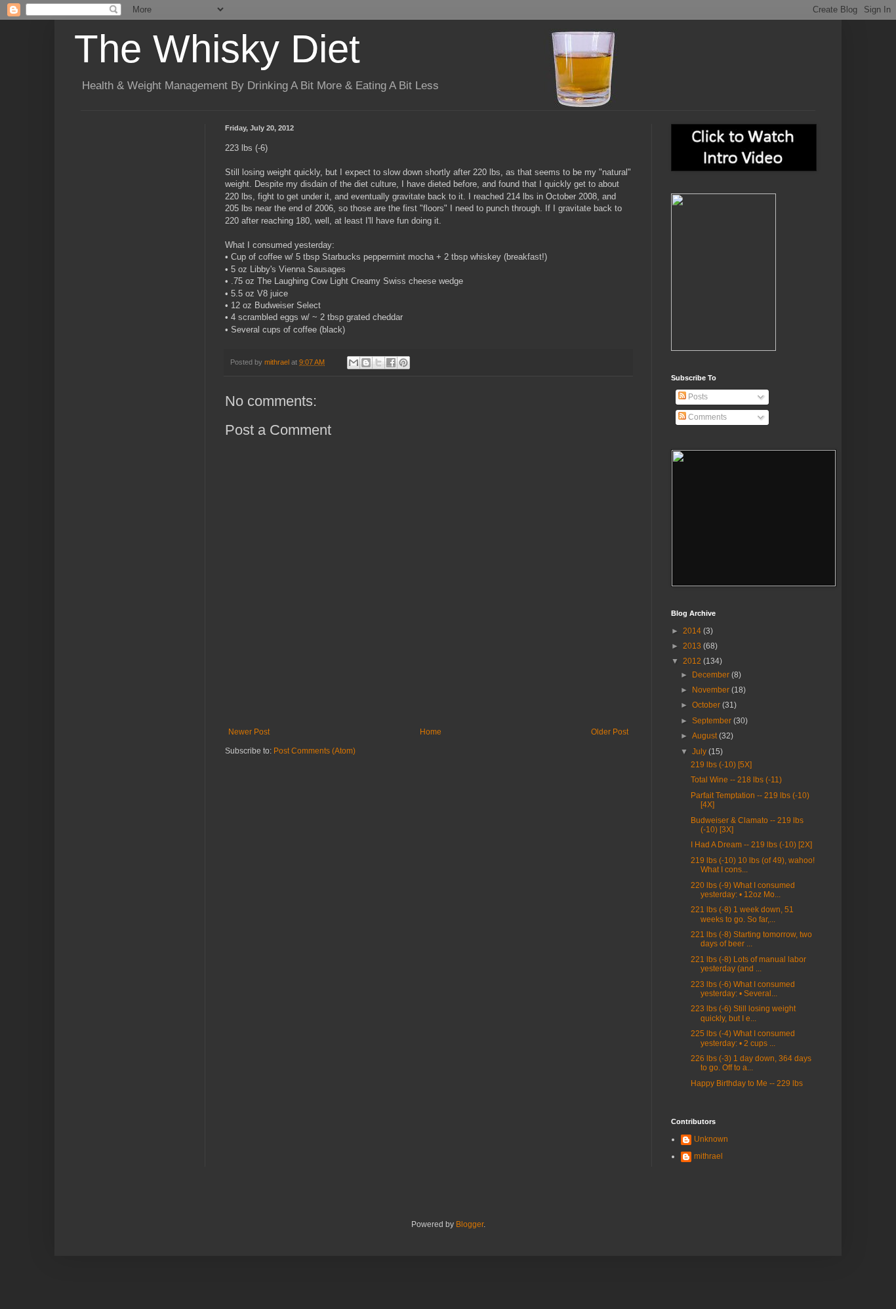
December (711, 674)
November (711, 690)
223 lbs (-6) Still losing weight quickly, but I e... (743, 1013)
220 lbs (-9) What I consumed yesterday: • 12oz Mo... (743, 890)
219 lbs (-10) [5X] (721, 764)
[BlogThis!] (366, 362)
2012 (693, 661)
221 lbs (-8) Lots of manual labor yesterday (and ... (748, 964)
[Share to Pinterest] (403, 362)
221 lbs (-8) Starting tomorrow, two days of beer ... (751, 939)
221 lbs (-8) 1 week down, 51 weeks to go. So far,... (742, 914)
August (705, 735)
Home (430, 731)
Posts (697, 396)
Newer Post (249, 731)
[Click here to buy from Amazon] (723, 348)
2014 (693, 630)
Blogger (469, 1224)
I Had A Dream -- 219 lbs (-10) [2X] (751, 844)
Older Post (609, 731)
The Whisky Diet (217, 49)
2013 (693, 646)
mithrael (277, 362)
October (707, 705)
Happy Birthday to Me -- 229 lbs (747, 1083)
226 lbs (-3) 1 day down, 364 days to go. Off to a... (751, 1063)
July (700, 751)
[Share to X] (378, 362)
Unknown (711, 1139)
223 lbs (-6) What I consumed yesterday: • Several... (743, 989)
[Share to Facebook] (390, 362)
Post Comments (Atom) (315, 750)
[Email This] (353, 362)
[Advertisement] (140, 173)
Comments (706, 417)
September (712, 720)
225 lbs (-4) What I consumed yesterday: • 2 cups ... (743, 1038)
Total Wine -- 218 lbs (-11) (736, 779)
